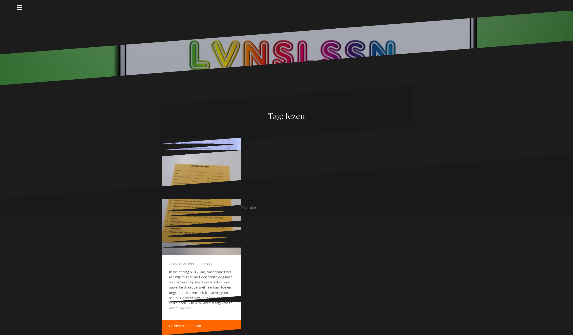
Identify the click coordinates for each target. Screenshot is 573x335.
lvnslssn (208, 263)
